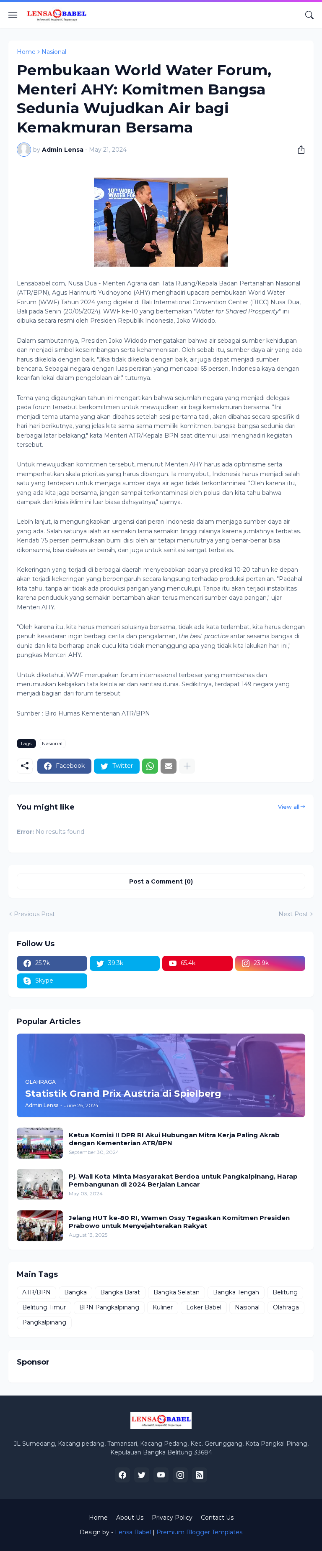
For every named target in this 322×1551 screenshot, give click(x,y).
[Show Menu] (13, 15)
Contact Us (217, 1517)
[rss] (199, 1474)
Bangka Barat (120, 1292)
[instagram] (180, 1474)
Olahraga (286, 1307)
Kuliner (163, 1307)
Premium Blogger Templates (199, 1532)
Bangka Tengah (236, 1292)
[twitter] (141, 1474)
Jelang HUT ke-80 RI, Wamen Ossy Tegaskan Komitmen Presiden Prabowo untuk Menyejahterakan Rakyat (179, 1222)
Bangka (75, 1292)
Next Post (293, 914)
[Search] (309, 15)
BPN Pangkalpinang (109, 1307)
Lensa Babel (133, 1532)
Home (26, 52)
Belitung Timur (44, 1307)
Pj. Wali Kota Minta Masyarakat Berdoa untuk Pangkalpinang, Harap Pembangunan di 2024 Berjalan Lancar (183, 1180)
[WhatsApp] (150, 766)
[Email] (169, 766)
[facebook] (122, 1474)
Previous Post (34, 914)
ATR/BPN (36, 1292)
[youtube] (161, 1474)
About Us (129, 1517)
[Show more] (187, 766)
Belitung (285, 1292)
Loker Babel (203, 1307)
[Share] (298, 150)
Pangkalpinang (44, 1322)
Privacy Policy (172, 1517)
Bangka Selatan (176, 1292)
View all (288, 806)
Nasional (54, 52)
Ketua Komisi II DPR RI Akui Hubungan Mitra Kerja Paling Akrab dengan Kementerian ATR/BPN (174, 1139)
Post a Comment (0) (161, 881)
